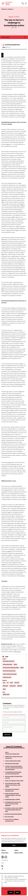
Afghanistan (19, 685)
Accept (11, 893)
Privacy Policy (4, 853)
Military (15, 664)
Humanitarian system (7, 677)
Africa (4, 682)
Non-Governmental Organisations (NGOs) (11, 667)
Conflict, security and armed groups (9, 674)
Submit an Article (18, 853)
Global (11, 682)
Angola (4, 689)
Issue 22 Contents (5, 37)
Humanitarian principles (7, 664)
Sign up (14, 845)
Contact (16, 850)
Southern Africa (13, 685)
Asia (8, 682)
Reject (18, 893)
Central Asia (16, 682)
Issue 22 (11, 16)
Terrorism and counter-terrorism (9, 670)
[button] (23, 3)
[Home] (7, 3)
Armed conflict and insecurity (8, 661)
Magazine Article (6, 694)
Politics (22, 667)
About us (3, 850)
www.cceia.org (17, 651)
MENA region (5, 685)
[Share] (25, 37)
